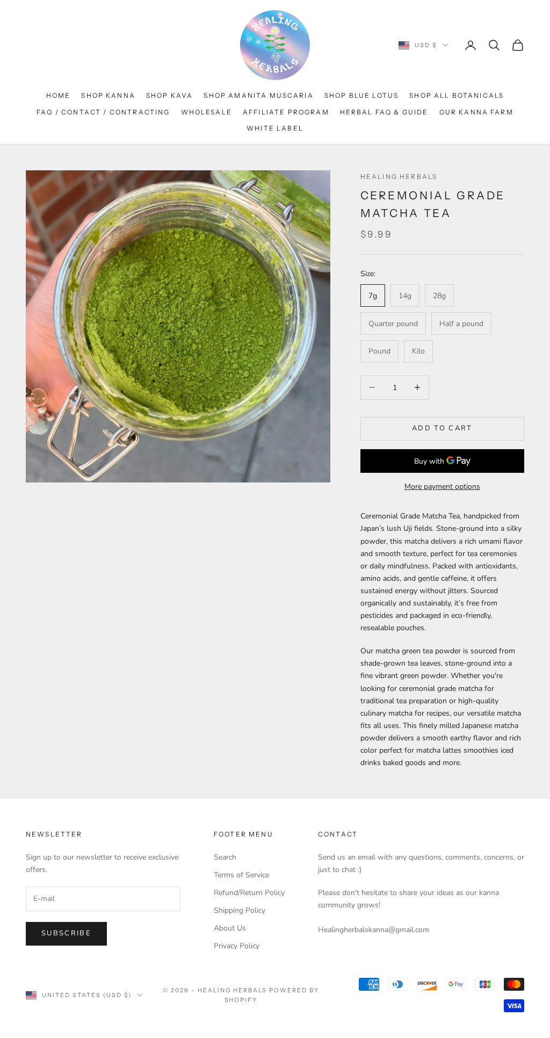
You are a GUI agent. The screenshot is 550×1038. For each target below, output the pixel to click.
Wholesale (206, 112)
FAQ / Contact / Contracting (103, 112)
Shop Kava (169, 95)
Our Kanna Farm (476, 112)
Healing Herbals (398, 176)
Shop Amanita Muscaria (258, 95)
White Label (275, 128)
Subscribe (66, 933)
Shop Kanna (108, 95)
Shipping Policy (239, 910)
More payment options (442, 486)
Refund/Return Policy (249, 893)
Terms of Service (241, 875)
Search (225, 857)
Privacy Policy (236, 946)
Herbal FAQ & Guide (384, 112)
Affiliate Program (286, 112)
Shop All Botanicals (456, 95)
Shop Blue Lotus (361, 95)
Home (58, 95)
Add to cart (442, 428)
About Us (230, 928)
